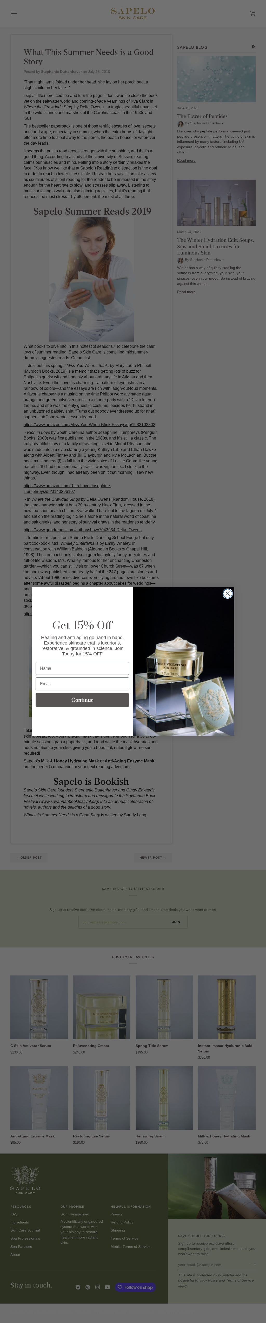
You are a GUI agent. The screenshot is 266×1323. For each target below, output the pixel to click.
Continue (82, 700)
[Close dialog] (227, 593)
